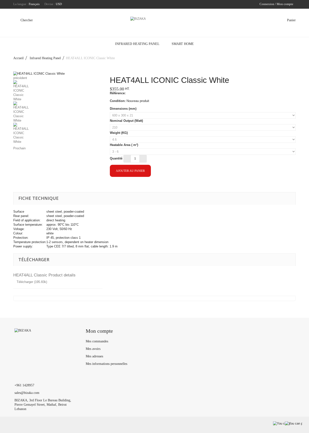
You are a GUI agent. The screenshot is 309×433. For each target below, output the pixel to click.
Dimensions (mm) (123, 108)
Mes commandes (97, 341)
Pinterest (140, 185)
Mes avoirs (93, 349)
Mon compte (99, 331)
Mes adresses (94, 356)
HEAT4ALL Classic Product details (44, 275)
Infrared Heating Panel (137, 44)
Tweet (114, 185)
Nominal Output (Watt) (127, 121)
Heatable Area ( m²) (124, 145)
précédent (20, 78)
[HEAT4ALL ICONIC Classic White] (58, 90)
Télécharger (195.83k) (31, 282)
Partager (122, 185)
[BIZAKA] (154, 24)
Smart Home (183, 44)
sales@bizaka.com (26, 393)
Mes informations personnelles (106, 364)
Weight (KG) (119, 133)
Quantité (116, 158)
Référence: (118, 93)
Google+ (131, 185)
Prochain (19, 148)
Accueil (18, 58)
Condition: (118, 101)
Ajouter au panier (130, 171)
